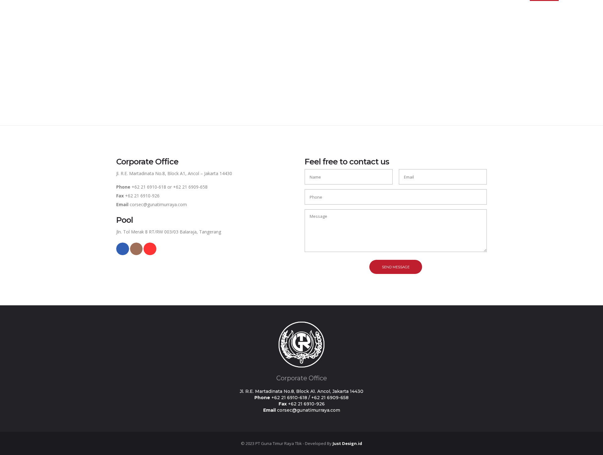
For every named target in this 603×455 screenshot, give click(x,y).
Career (517, 11)
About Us (425, 11)
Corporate (458, 11)
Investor (488, 11)
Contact (544, 11)
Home (396, 11)
